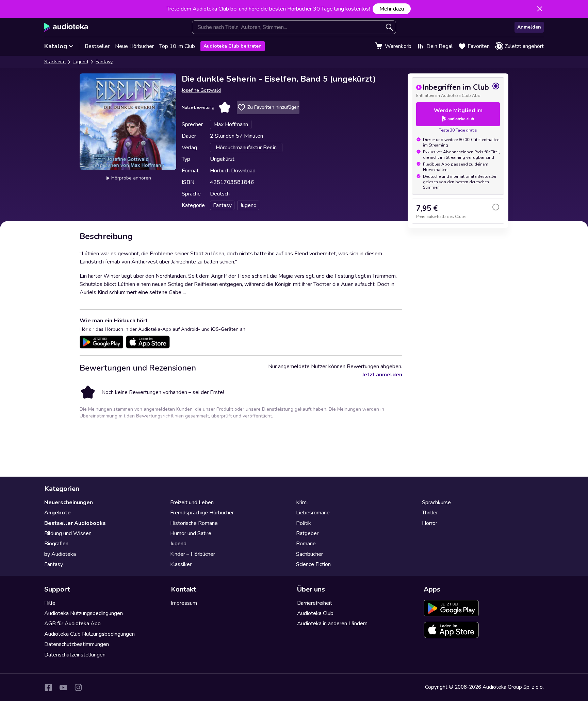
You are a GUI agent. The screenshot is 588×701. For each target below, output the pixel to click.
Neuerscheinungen (68, 502)
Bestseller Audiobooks (75, 523)
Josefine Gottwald (201, 90)
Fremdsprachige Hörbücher (202, 512)
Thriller (430, 512)
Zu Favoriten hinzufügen (273, 107)
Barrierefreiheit (314, 603)
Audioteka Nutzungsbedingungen (83, 613)
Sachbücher (309, 554)
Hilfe (49, 603)
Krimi (302, 502)
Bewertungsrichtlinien (160, 416)
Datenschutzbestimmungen (76, 644)
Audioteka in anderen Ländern (332, 623)
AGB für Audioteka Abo (72, 623)
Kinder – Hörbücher (192, 554)
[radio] (458, 90)
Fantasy (104, 61)
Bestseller (97, 46)
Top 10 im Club (177, 46)
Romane (306, 543)
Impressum (184, 603)
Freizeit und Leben (192, 502)
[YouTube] (63, 687)
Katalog (55, 46)
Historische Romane (194, 523)
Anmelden (529, 27)
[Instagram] (78, 687)
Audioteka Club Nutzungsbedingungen (89, 634)
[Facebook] (48, 687)
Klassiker (181, 564)
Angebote (57, 512)
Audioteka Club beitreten (232, 46)
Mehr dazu (391, 9)
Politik (303, 523)
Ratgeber (307, 533)
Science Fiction (313, 564)
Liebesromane (313, 512)
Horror (429, 523)
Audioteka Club (315, 613)
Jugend (80, 61)
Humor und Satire (190, 533)
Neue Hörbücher (134, 46)
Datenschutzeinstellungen (74, 655)
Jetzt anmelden (382, 374)
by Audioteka (60, 554)
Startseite (55, 61)
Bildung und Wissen (68, 533)
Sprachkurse (436, 502)
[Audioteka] (66, 27)
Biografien (56, 543)
